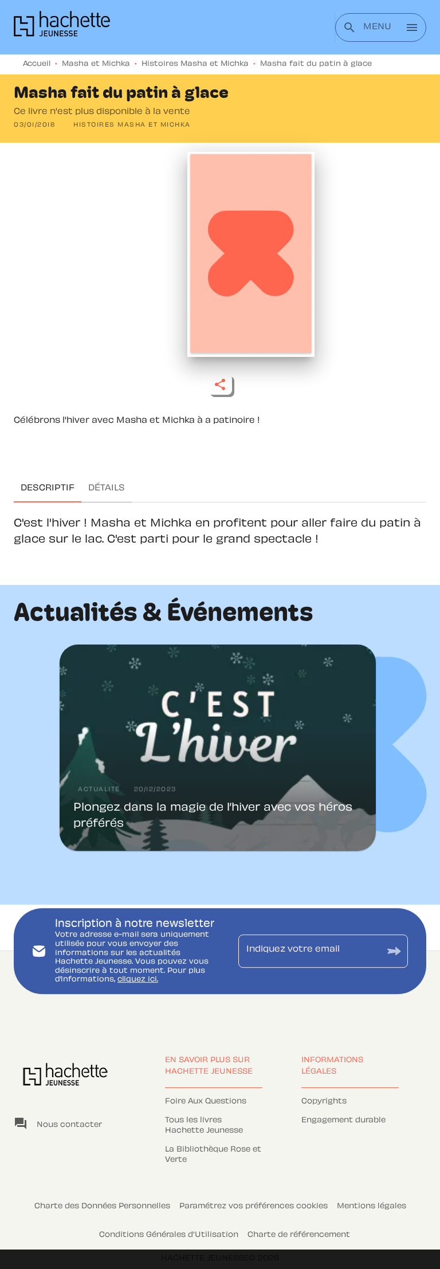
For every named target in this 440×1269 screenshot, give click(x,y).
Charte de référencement (298, 1235)
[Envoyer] (394, 951)
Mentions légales (371, 1206)
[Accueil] (62, 27)
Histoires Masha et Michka (195, 64)
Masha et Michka (96, 64)
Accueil (36, 64)
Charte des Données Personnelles (102, 1206)
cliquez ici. (137, 980)
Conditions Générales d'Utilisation (168, 1235)
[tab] (47, 488)
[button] (132, 125)
